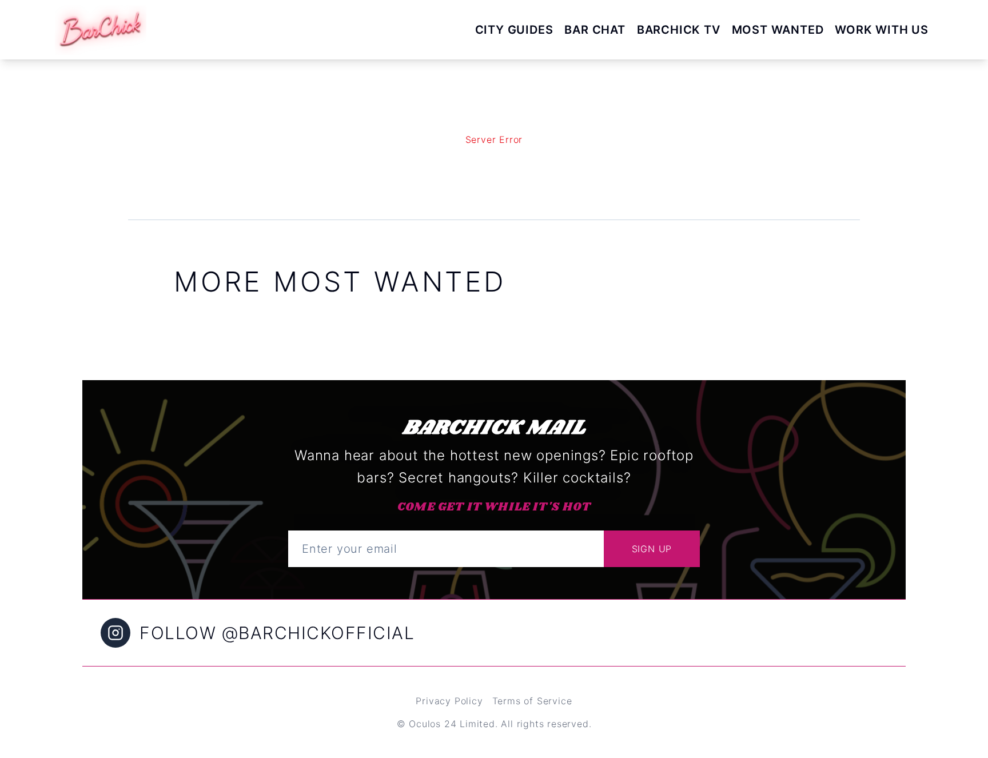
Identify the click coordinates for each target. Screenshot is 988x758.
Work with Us (882, 30)
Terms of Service (532, 701)
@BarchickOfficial (318, 633)
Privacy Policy (449, 701)
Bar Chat (594, 30)
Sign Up (652, 548)
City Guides (514, 30)
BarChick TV (678, 30)
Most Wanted (778, 30)
